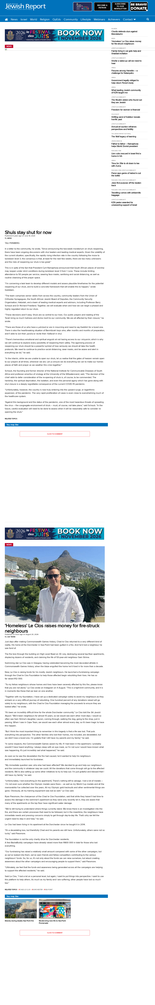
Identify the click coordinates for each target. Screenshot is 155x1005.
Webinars (99, 19)
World (33, 19)
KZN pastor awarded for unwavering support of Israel (124, 203)
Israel (24, 19)
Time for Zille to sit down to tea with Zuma (125, 164)
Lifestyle (86, 19)
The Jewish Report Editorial (121, 134)
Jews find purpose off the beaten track (126, 184)
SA (121, 141)
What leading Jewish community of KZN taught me (126, 91)
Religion (45, 19)
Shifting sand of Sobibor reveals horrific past (125, 118)
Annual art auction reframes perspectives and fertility (123, 127)
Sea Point (49, 889)
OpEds (57, 19)
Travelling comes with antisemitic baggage (126, 193)
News (14, 19)
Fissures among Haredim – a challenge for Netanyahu (124, 71)
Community (71, 19)
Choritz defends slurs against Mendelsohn (124, 32)
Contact (128, 19)
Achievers (114, 19)
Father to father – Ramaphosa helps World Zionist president (124, 145)
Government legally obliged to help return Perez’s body (125, 81)
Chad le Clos (25, 889)
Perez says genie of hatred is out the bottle (126, 174)
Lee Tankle (11, 636)
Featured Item (116, 151)
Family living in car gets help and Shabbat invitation (126, 52)
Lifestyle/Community (118, 48)
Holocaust (115, 114)
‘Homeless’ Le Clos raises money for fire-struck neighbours (126, 42)
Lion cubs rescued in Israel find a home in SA (126, 154)
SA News (114, 29)
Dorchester (38, 889)
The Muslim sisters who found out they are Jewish (126, 101)
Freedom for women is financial (125, 109)
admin (9, 238)
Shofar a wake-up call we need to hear (126, 62)
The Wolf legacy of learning (123, 136)
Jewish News (115, 141)
